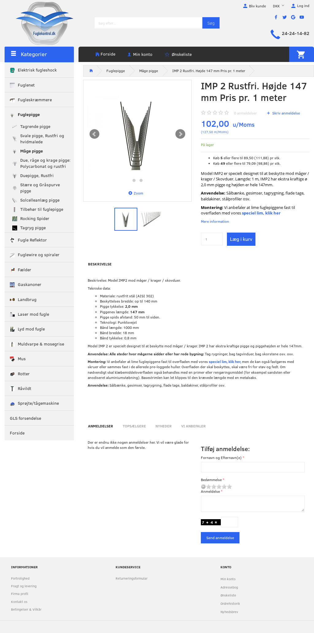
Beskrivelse (100, 263)
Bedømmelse (211, 479)
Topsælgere (134, 425)
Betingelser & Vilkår (26, 609)
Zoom (138, 193)
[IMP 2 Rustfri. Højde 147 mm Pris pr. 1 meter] (137, 134)
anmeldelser (245, 112)
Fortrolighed (20, 578)
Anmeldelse (210, 491)
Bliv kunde (257, 5)
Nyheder (163, 425)
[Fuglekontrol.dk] (40, 23)
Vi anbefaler (193, 425)
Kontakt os (19, 601)
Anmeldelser (100, 425)
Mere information (215, 221)
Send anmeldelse (220, 537)
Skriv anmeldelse (285, 112)
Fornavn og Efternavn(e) (221, 457)
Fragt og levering (23, 586)
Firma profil (19, 593)
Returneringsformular (131, 578)
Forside (108, 54)
